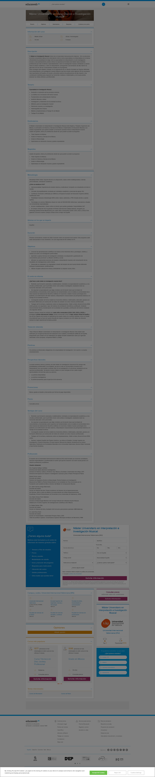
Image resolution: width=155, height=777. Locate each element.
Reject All (117, 773)
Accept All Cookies (98, 773)
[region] (77, 772)
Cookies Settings (136, 773)
